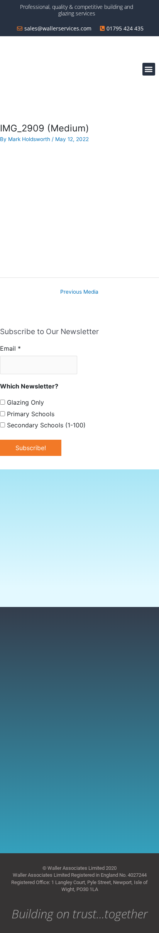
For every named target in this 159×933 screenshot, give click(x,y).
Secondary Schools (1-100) (45, 425)
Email (10, 348)
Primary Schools (29, 414)
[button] (148, 69)
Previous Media (79, 292)
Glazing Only (24, 402)
